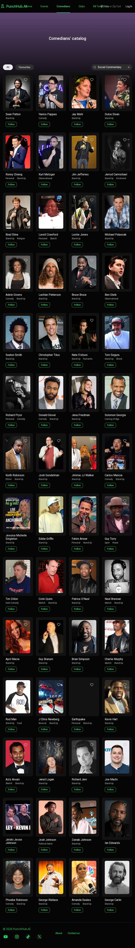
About (58, 933)
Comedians (63, 6)
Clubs (82, 6)
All (8, 67)
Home (28, 6)
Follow (11, 124)
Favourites (24, 67)
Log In (129, 6)
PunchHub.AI (16, 6)
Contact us (74, 933)
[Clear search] (128, 67)
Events (44, 6)
